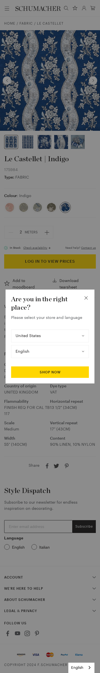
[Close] (86, 298)
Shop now (50, 372)
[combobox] (81, 668)
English (77, 667)
